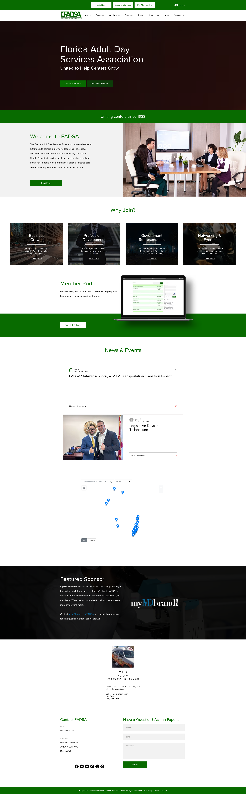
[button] (99, 15)
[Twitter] (82, 766)
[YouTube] (87, 766)
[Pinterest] (92, 766)
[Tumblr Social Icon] (97, 766)
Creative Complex (160, 791)
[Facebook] (77, 766)
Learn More (37, 258)
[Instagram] (102, 766)
